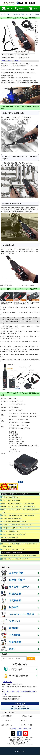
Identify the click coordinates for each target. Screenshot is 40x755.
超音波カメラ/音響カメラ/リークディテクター (16, 494)
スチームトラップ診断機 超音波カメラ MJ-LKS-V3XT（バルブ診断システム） (20, 545)
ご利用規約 (12, 728)
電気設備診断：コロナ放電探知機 (12, 552)
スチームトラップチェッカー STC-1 (13, 549)
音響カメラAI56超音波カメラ (11, 497)
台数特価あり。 (7, 682)
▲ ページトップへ (20, 750)
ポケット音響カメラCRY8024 (11, 500)
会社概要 (24, 720)
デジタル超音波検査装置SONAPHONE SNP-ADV (17, 525)
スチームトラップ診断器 (9, 540)
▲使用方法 (17, 60)
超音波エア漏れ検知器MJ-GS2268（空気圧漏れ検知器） (19, 515)
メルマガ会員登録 (6, 716)
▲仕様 (10, 60)
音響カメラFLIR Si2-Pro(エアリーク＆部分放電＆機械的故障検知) (20, 511)
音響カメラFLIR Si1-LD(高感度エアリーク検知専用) (18, 503)
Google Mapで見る (26, 725)
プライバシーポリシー (24, 728)
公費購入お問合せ (26, 716)
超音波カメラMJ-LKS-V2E (10, 537)
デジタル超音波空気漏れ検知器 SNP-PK (14, 521)
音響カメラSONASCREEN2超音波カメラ (14, 534)
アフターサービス (6, 720)
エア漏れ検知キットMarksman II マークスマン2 (16, 528)
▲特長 (3, 60)
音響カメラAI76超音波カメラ (11, 531)
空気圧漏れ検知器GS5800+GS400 (12, 518)
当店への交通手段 (6, 725)
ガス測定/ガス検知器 (18, 14)
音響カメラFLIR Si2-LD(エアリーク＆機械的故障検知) (18, 506)
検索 (31, 659)
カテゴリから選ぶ (5, 14)
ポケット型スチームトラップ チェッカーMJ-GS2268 (19, 3)
